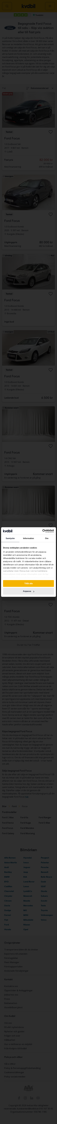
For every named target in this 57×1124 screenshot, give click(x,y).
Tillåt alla (28, 583)
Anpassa (27, 591)
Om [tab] (46, 538)
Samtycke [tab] (10, 538)
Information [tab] (28, 538)
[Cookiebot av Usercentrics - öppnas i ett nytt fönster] (42, 531)
